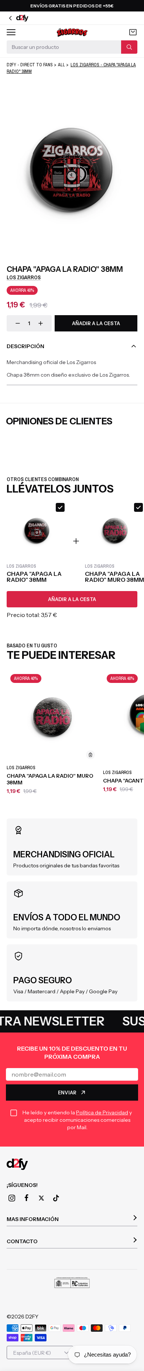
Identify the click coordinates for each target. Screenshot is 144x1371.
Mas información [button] (33, 1219)
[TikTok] (56, 1198)
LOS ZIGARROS (24, 277)
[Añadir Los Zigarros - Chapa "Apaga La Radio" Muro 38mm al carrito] (90, 754)
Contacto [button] (22, 1241)
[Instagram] (12, 1198)
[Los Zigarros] (72, 32)
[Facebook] (26, 1198)
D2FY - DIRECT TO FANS (30, 65)
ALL (61, 65)
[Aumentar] (40, 323)
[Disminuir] (17, 323)
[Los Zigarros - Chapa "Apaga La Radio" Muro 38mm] (53, 716)
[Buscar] (129, 47)
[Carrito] (132, 32)
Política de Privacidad (102, 1112)
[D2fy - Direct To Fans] (72, 1164)
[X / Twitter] (41, 1198)
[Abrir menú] (11, 32)
